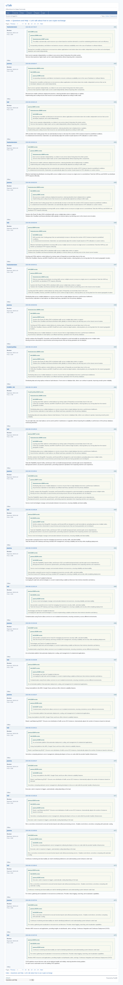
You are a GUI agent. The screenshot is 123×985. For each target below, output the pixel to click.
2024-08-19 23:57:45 (31, 935)
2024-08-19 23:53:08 (31, 660)
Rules (22, 13)
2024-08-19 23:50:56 (31, 548)
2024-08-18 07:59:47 (31, 27)
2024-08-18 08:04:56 (31, 305)
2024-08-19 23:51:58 (31, 623)
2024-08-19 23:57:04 (31, 900)
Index (7, 13)
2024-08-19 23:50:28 (31, 509)
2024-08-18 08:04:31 (31, 264)
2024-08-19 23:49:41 (31, 471)
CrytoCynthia (11, 347)
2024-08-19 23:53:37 (31, 694)
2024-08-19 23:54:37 (31, 761)
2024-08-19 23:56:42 (31, 865)
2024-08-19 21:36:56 (31, 387)
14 (38, 24)
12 (31, 24)
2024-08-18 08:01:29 (31, 102)
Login (43, 13)
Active (107, 16)
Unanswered (113, 16)
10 (25, 24)
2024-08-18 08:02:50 (31, 182)
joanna (9, 63)
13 (34, 24)
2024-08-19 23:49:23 (31, 429)
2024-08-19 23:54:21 (31, 727)
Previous (12, 24)
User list (16, 13)
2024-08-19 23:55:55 (31, 830)
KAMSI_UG (11, 387)
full (8, 102)
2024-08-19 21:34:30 (31, 347)
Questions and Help (20, 21)
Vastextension (12, 27)
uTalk (9, 5)
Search (30, 13)
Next (41, 24)
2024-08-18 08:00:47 (31, 63)
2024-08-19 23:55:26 (31, 795)
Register (37, 13)
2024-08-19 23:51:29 (31, 586)
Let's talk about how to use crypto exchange (48, 21)
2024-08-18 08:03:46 (31, 222)
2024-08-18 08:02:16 (31, 142)
